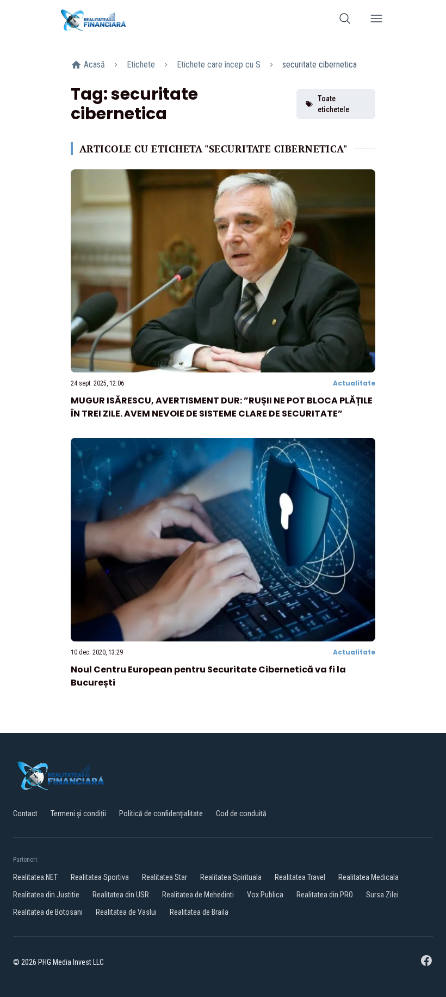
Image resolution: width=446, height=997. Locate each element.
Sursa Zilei (382, 894)
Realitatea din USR (120, 894)
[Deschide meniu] (376, 20)
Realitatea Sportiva (100, 877)
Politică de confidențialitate (161, 813)
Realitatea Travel (300, 877)
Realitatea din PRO (324, 894)
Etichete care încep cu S (219, 64)
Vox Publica (265, 894)
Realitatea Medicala (368, 877)
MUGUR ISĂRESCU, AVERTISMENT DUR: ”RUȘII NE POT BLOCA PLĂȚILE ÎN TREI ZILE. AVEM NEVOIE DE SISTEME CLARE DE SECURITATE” (222, 407)
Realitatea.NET (35, 877)
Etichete (141, 64)
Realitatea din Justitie (46, 894)
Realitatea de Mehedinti (198, 894)
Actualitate (354, 383)
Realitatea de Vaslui (126, 912)
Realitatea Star (164, 877)
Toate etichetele (333, 104)
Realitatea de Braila (199, 912)
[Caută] (345, 20)
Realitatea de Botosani (48, 912)
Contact (25, 813)
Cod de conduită (241, 813)
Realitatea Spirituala (231, 877)
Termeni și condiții (78, 813)
